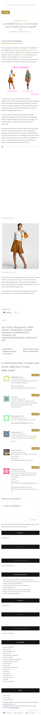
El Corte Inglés (28, 329)
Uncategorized (7, 677)
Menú (6, 12)
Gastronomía (6, 657)
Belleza (5, 649)
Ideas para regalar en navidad (11, 659)
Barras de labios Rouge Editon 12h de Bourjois (30, 350)
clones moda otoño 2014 (16, 329)
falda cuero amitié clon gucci (21, 332)
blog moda (9, 327)
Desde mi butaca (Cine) (9, 655)
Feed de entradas (8, 699)
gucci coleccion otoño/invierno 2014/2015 (13, 337)
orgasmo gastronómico (9, 667)
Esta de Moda (15, 432)
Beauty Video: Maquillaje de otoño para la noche (9, 351)
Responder (36, 375)
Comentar (33, 519)
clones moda (5, 329)
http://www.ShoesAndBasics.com (21, 423)
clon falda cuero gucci (20, 327)
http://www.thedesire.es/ (18, 386)
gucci (14, 335)
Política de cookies (14, 707)
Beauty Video (6, 647)
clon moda (30, 327)
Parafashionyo (27, 31)
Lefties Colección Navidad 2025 (12, 593)
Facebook (20, 546)
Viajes (4, 679)
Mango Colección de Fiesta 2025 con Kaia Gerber (17, 591)
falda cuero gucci (6, 335)
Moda (3, 340)
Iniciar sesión (6, 697)
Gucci (20, 57)
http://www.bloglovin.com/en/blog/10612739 (24, 388)
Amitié (21, 55)
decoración (6, 653)
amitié (3, 327)
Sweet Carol (14, 450)
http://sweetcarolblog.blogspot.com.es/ (22, 460)
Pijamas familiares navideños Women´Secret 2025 (17, 589)
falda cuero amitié (7, 332)
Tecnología (6, 673)
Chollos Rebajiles (7, 651)
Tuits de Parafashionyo (7, 565)
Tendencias (6, 675)
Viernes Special (7, 681)
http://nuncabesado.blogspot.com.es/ (21, 487)
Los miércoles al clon (20, 20)
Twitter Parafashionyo (20, 560)
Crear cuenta (6, 695)
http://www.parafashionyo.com (11, 43)
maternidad (6, 663)
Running (5, 671)
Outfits (5, 669)
